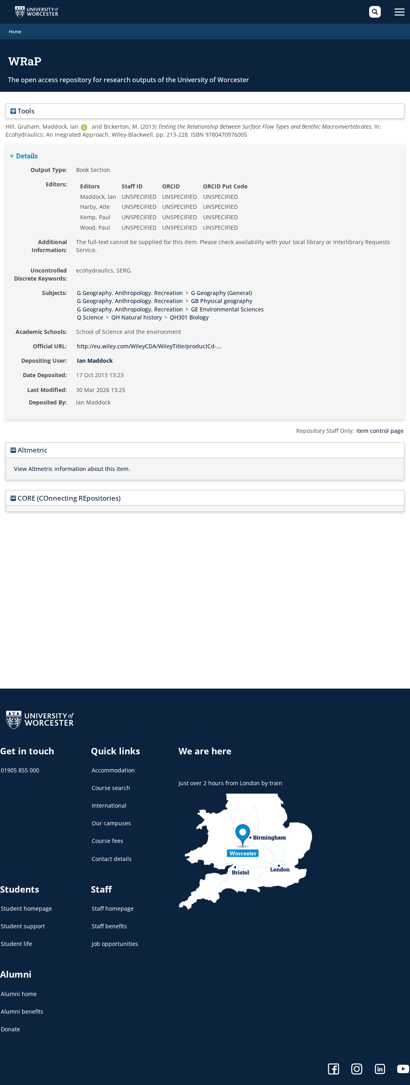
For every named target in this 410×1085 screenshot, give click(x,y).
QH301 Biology (189, 317)
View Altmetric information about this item (71, 469)
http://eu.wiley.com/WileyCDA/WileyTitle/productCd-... (149, 346)
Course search (111, 788)
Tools (25, 110)
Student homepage (26, 908)
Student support (23, 926)
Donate (10, 1029)
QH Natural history (136, 317)
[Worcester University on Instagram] (357, 1070)
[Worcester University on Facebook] (333, 1070)
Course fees (107, 841)
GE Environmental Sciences (227, 309)
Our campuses (111, 823)
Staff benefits (109, 926)
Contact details (112, 859)
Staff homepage (113, 908)
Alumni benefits (22, 1011)
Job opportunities (115, 944)
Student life (16, 944)
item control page (380, 430)
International (109, 805)
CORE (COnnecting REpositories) (68, 498)
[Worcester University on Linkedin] (380, 1070)
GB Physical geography (221, 301)
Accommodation (113, 770)
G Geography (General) (221, 293)
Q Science (90, 317)
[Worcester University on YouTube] (403, 1070)
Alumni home (19, 994)
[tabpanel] (205, 282)
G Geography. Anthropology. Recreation (130, 293)
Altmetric (31, 450)
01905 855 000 (20, 770)
